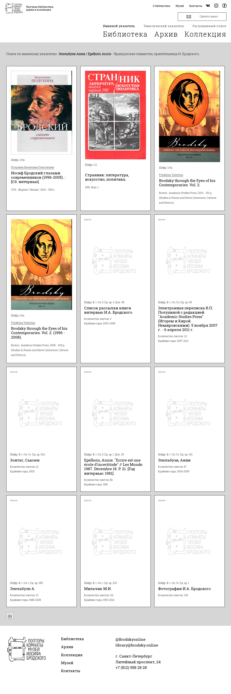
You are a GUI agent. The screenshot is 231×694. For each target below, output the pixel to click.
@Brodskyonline (130, 639)
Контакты (70, 670)
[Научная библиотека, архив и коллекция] (14, 9)
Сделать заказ (208, 16)
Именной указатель (119, 26)
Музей (67, 662)
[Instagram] (216, 6)
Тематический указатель (163, 26)
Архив (166, 33)
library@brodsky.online (137, 645)
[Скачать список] (9, 615)
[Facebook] (224, 6)
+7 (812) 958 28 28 (131, 667)
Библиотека (125, 33)
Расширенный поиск (209, 26)
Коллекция (205, 33)
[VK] (208, 6)
